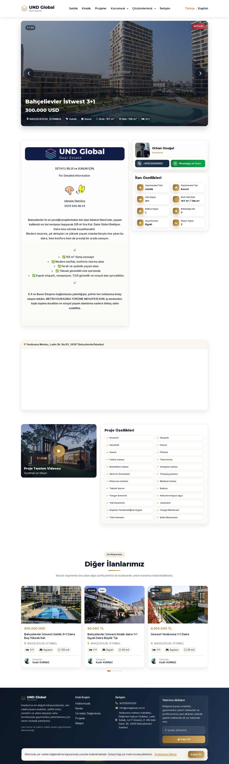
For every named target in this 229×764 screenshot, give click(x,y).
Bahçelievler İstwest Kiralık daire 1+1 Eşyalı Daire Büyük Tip (112, 636)
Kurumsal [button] (118, 8)
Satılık (73, 8)
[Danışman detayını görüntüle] (142, 150)
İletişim (165, 8)
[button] (109, 671)
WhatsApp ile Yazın (190, 163)
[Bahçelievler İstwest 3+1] (114, 73)
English (203, 8)
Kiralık (86, 8)
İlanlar (79, 708)
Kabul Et (196, 754)
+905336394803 (153, 163)
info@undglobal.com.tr (132, 707)
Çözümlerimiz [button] (142, 8)
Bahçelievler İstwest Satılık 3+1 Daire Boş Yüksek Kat (49, 636)
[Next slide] (200, 73)
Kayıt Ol (185, 739)
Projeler (101, 8)
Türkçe (190, 8)
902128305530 (128, 703)
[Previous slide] (29, 73)
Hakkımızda (82, 703)
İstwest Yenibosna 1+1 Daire (170, 634)
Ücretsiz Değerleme (88, 713)
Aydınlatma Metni (165, 754)
